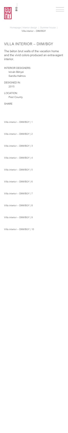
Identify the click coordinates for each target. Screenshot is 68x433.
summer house (48, 27)
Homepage (15, 27)
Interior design (30, 27)
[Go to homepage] (10, 11)
